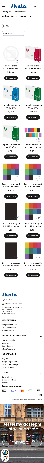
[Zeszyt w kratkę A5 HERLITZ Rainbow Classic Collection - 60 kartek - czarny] (11, 211)
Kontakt (5, 383)
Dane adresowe (8, 377)
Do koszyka (11, 78)
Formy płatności (8, 340)
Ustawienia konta (9, 327)
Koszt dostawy (8, 346)
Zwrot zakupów (8, 367)
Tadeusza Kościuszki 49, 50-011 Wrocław (22, 442)
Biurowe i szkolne (21, 12)
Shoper (38, 400)
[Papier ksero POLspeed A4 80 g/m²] (33, 54)
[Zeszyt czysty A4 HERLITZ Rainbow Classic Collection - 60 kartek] (33, 133)
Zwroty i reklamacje (10, 364)
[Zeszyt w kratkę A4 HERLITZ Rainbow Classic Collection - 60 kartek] (11, 172)
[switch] (5, 459)
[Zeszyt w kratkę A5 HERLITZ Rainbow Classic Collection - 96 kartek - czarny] (11, 251)
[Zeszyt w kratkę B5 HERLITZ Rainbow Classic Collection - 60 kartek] (33, 251)
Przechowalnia (8, 330)
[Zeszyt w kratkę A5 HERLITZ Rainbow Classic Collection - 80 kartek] (33, 211)
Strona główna (7, 12)
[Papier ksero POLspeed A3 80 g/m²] (11, 54)
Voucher (5, 343)
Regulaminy (6, 358)
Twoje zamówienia (9, 325)
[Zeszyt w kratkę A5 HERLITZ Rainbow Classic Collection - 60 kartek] (33, 172)
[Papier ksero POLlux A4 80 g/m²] (11, 93)
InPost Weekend (8, 349)
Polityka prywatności (10, 361)
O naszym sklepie (9, 380)
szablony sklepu (18, 400)
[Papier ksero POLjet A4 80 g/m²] (33, 93)
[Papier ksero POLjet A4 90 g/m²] (11, 133)
